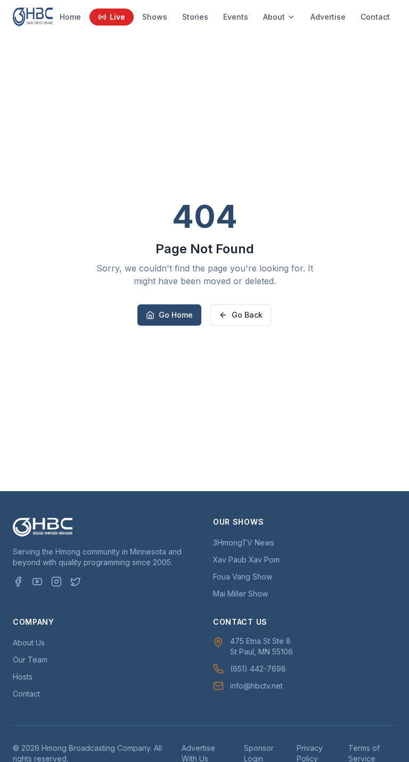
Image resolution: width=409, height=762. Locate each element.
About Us (29, 642)
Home (70, 16)
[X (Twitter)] (75, 581)
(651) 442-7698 (258, 668)
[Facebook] (18, 581)
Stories (195, 16)
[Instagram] (56, 581)
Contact (375, 16)
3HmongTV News (243, 542)
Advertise (328, 16)
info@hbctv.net (256, 685)
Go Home (176, 314)
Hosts (22, 676)
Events (235, 16)
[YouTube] (37, 581)
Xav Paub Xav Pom (246, 559)
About (274, 16)
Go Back (247, 314)
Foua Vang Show (242, 576)
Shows (154, 16)
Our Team (30, 659)
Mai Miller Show (240, 593)
